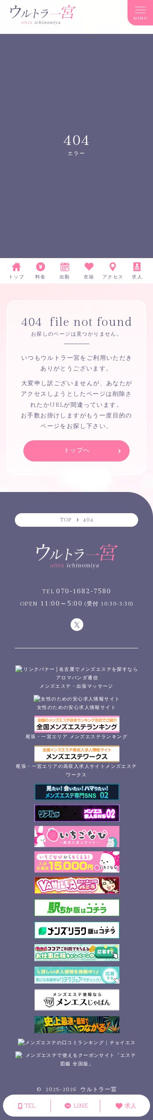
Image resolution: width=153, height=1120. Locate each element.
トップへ (77, 450)
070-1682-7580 (76, 591)
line (80, 1106)
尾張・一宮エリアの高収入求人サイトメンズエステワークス (76, 771)
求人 (129, 1106)
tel (29, 1106)
